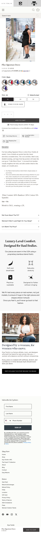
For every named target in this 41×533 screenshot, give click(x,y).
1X (7, 99)
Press (3, 505)
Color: (6, 77)
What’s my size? (34, 95)
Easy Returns (5, 472)
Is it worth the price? (9, 227)
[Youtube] (7, 514)
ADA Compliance (7, 502)
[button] (20, 71)
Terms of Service (7, 500)
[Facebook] (3, 514)
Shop (3, 457)
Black (5, 83)
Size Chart (5, 482)
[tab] (6, 147)
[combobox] (8, 420)
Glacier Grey (35, 83)
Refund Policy (6, 487)
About (4, 465)
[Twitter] (16, 514)
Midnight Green (23, 83)
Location (4, 492)
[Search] (33, 10)
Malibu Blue (29, 83)
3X (33, 99)
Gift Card (4, 495)
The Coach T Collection (8, 462)
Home (4, 454)
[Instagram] (12, 514)
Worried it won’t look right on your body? (17, 221)
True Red (11, 83)
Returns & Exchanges (8, 484)
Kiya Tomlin (10, 525)
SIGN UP (18, 427)
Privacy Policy (27, 442)
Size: (20, 95)
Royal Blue (17, 83)
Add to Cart (31, 530)
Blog (3, 467)
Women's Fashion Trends (9, 508)
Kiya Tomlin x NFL (7, 459)
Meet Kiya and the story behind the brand (20, 371)
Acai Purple (5, 88)
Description (5, 147)
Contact (4, 470)
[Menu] (3, 10)
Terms (7, 444)
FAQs (3, 490)
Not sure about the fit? (10, 215)
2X (20, 99)
